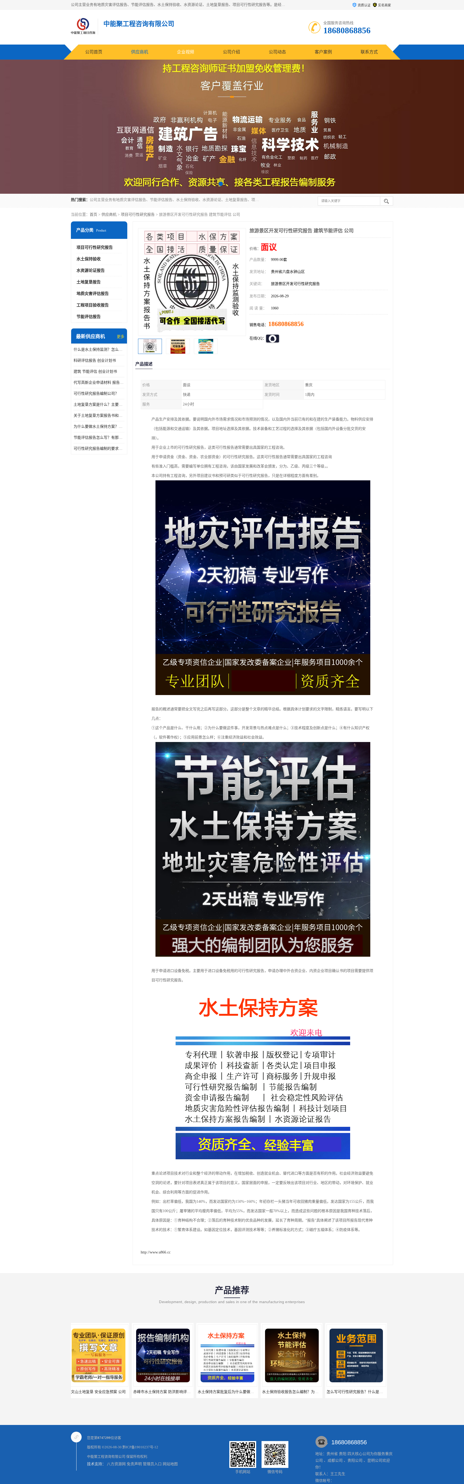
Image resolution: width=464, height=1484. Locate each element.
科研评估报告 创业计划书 (95, 361)
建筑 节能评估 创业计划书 (95, 372)
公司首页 (93, 52)
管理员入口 (152, 1464)
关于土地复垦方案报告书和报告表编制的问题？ (99, 416)
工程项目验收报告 (93, 305)
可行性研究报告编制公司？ (96, 394)
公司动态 (277, 52)
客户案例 (323, 52)
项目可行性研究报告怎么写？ (359, 1392)
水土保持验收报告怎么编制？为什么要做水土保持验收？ (184, 1392)
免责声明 (134, 1464)
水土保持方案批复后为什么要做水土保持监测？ (111, 1392)
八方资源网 (116, 1464)
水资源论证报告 (91, 270)
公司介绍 (231, 52)
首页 (93, 215)
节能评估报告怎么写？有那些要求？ (99, 438)
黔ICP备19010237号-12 (140, 1447)
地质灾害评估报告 (93, 293)
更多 (120, 337)
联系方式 (369, 52)
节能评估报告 (89, 317)
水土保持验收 (89, 259)
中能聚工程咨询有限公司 (106, 1456)
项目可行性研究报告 (138, 215)
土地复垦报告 (89, 282)
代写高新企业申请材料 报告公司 (99, 383)
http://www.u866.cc (156, 1252)
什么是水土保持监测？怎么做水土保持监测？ (99, 350)
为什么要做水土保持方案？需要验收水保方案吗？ (99, 427)
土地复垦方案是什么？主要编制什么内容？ (99, 405)
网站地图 (170, 1464)
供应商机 (139, 52)
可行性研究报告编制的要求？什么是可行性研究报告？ (99, 449)
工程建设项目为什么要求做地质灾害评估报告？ (305, 1392)
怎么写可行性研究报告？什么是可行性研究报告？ (242, 1392)
